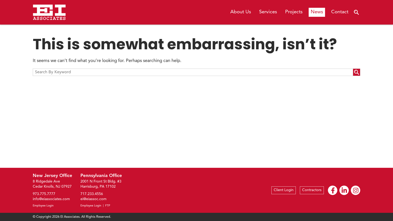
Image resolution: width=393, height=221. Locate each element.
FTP (107, 205)
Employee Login (43, 205)
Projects (294, 12)
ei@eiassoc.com (93, 199)
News (317, 12)
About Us (240, 12)
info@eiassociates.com (51, 199)
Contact (339, 12)
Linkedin (344, 190)
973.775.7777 (44, 194)
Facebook (332, 190)
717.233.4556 (91, 194)
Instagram (355, 190)
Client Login (284, 190)
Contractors (312, 190)
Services (268, 12)
